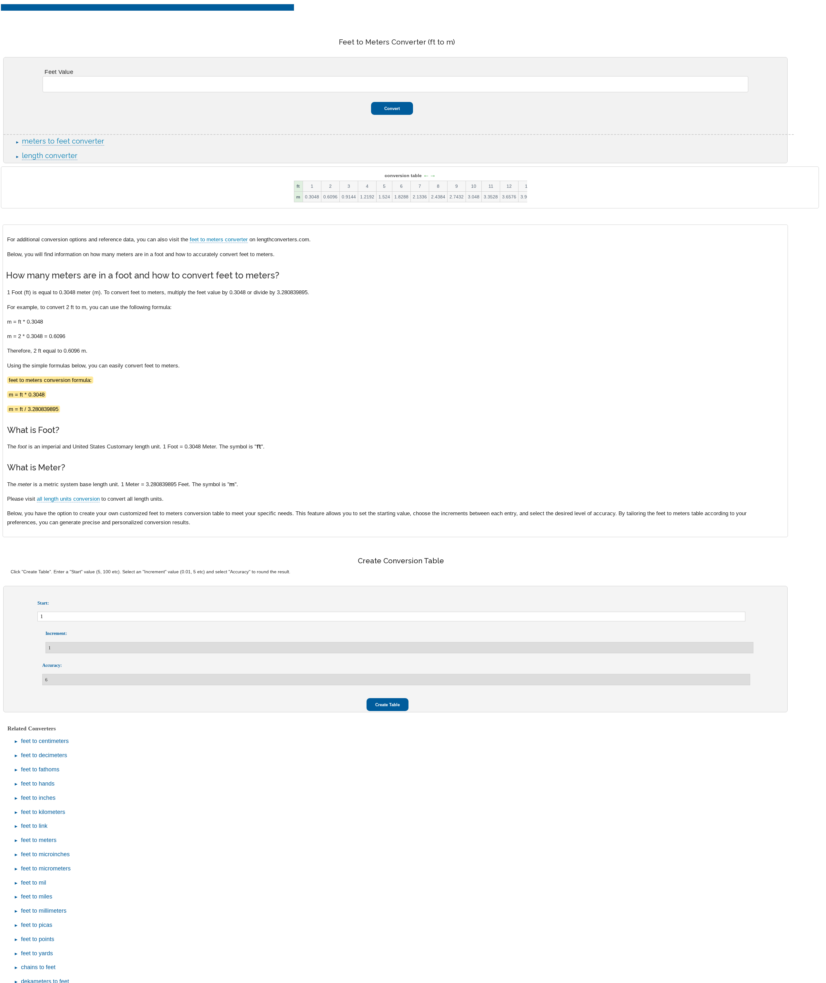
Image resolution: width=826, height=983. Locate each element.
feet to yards (37, 953)
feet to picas (36, 925)
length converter (49, 156)
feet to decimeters (44, 755)
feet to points (37, 939)
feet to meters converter (219, 239)
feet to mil (33, 882)
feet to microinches (45, 854)
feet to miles (36, 896)
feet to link (34, 826)
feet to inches (38, 798)
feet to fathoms (40, 769)
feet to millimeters (43, 911)
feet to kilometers (43, 812)
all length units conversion (68, 499)
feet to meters (38, 840)
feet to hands (38, 783)
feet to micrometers (46, 868)
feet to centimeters (45, 741)
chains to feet (38, 967)
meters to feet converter (63, 141)
